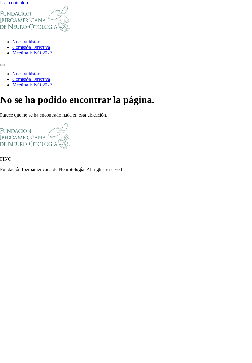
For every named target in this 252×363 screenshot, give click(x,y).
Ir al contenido (14, 2)
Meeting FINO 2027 (32, 52)
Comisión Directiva (31, 47)
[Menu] (2, 65)
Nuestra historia (27, 41)
